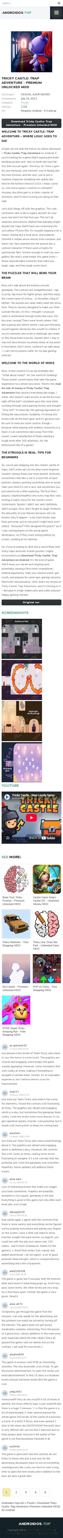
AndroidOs (16, 13)
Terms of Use (48, 1533)
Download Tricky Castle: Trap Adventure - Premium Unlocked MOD (31, 123)
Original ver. (31, 602)
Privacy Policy (46, 1530)
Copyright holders (28, 1533)
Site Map (32, 1530)
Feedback (11, 1533)
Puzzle (25, 102)
